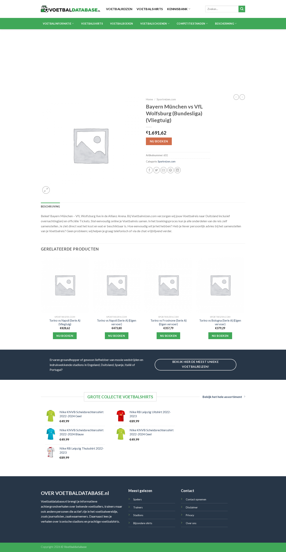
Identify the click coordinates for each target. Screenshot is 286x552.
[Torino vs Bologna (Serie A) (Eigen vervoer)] (220, 285)
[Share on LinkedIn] (177, 170)
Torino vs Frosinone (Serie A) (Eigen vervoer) (168, 322)
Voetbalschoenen (153, 23)
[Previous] (41, 302)
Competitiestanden (191, 23)
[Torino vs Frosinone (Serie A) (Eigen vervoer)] (168, 285)
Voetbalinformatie (57, 23)
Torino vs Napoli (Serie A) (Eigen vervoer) (116, 322)
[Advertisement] (143, 58)
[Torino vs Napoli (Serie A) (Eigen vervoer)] (117, 285)
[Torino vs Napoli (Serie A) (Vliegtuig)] (65, 285)
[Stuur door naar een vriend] (163, 170)
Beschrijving (50, 206)
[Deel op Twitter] (156, 170)
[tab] (50, 206)
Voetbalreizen (119, 9)
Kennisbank (177, 9)
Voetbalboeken (121, 23)
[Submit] (242, 9)
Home (149, 99)
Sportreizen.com (166, 99)
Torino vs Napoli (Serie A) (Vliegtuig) (64, 322)
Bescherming (224, 23)
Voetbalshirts (150, 9)
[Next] (244, 302)
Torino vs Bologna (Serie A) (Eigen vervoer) (220, 322)
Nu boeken (159, 141)
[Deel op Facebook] (149, 170)
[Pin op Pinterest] (170, 170)
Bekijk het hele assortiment (222, 397)
